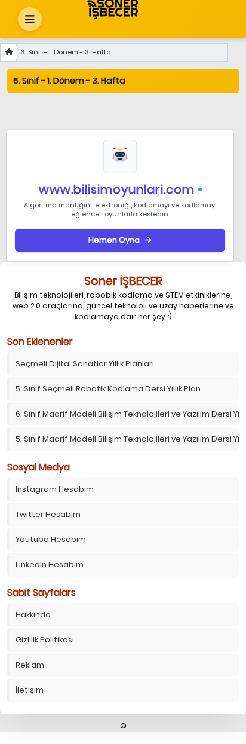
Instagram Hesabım (55, 489)
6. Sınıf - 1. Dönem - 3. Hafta (65, 52)
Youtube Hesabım (51, 539)
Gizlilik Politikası (45, 639)
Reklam (30, 664)
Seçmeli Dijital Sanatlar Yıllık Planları (85, 363)
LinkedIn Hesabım (50, 564)
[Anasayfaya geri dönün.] (8, 52)
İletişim (30, 690)
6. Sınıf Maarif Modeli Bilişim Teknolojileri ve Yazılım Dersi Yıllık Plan (127, 414)
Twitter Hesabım (48, 514)
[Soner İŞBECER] (120, 9)
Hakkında (33, 614)
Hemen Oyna (114, 240)
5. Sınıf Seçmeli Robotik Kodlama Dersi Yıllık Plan (108, 388)
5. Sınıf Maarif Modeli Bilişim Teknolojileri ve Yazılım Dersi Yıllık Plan (127, 439)
